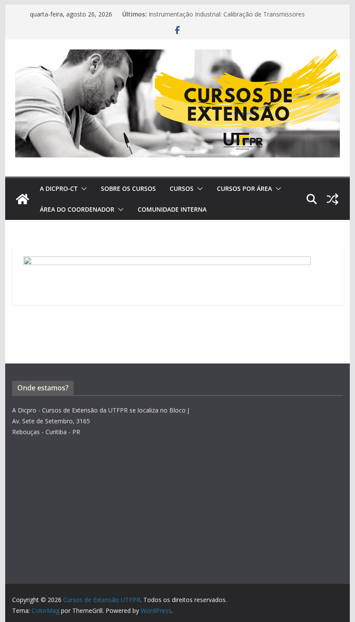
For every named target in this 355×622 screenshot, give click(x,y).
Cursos (182, 188)
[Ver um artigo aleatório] (332, 199)
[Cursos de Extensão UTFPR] (22, 199)
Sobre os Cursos (128, 188)
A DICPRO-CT (58, 188)
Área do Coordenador (77, 209)
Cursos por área (244, 188)
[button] (82, 189)
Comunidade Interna (172, 209)
